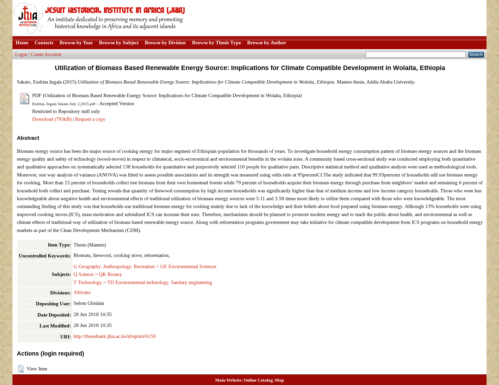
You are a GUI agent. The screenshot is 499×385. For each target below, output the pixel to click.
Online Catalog (258, 380)
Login (21, 54)
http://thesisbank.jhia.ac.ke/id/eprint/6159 (115, 336)
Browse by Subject (119, 42)
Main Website (228, 380)
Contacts (44, 42)
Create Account (46, 54)
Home (22, 42)
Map (279, 380)
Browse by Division (165, 42)
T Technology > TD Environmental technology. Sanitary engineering (143, 282)
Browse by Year (76, 42)
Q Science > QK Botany (98, 274)
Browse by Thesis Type (216, 42)
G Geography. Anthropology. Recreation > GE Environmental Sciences (145, 266)
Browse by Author (266, 42)
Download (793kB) (51, 119)
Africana (82, 292)
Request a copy (90, 119)
